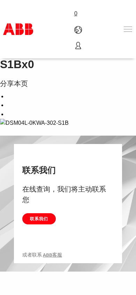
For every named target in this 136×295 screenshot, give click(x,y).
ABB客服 (52, 255)
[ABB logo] (18, 29)
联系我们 (39, 218)
